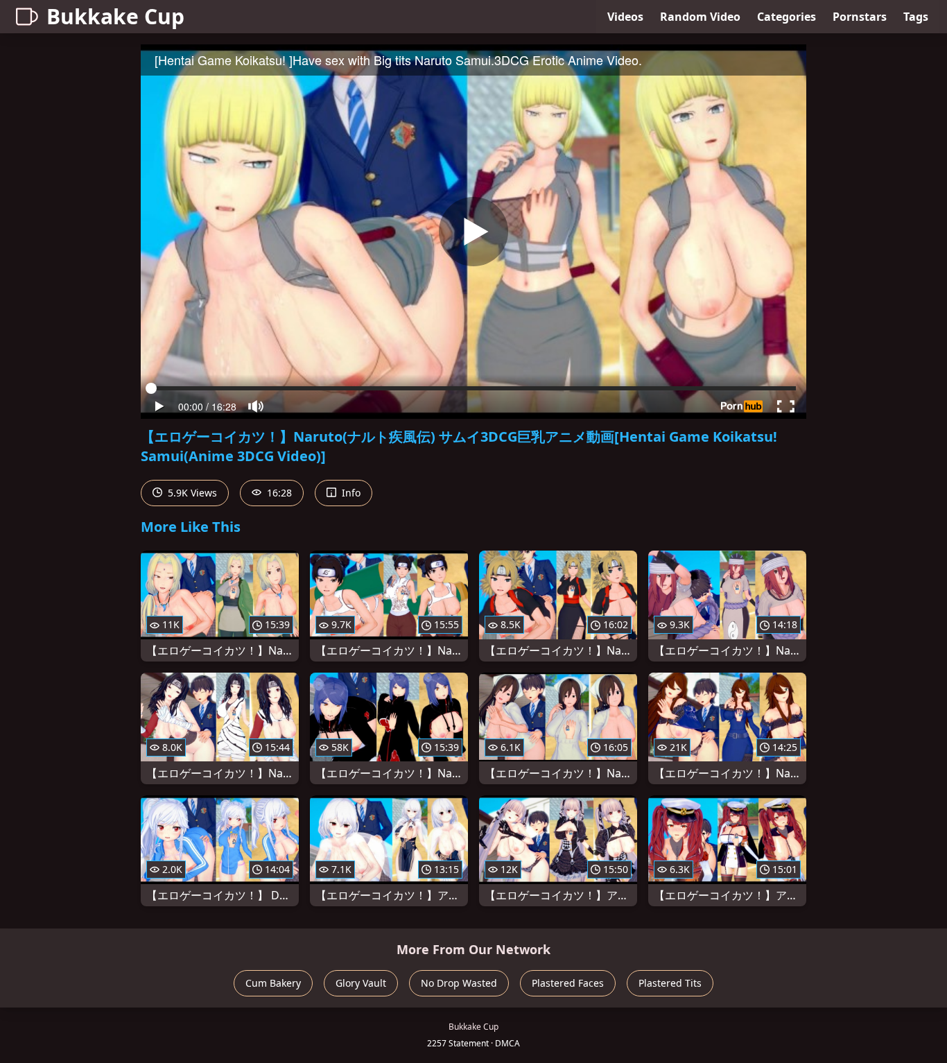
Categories (786, 16)
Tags (915, 16)
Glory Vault (361, 982)
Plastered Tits (670, 982)
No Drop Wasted (459, 982)
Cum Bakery (273, 982)
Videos (625, 16)
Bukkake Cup (115, 16)
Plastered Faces (568, 982)
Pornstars (860, 16)
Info (349, 492)
